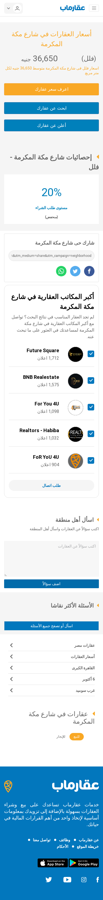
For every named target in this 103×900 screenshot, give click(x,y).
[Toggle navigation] (94, 8)
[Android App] (84, 862)
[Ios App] (53, 862)
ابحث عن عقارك (51, 108)
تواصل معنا (42, 840)
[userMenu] (13, 8)
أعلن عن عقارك (51, 125)
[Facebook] (97, 879)
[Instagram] (84, 879)
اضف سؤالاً (51, 584)
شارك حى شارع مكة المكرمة (64, 243)
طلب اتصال (51, 485)
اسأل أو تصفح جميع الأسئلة (51, 626)
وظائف (64, 840)
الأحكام (62, 846)
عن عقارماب (89, 840)
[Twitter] (48, 879)
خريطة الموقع (88, 846)
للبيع (77, 736)
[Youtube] (67, 879)
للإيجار (61, 736)
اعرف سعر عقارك (51, 89)
